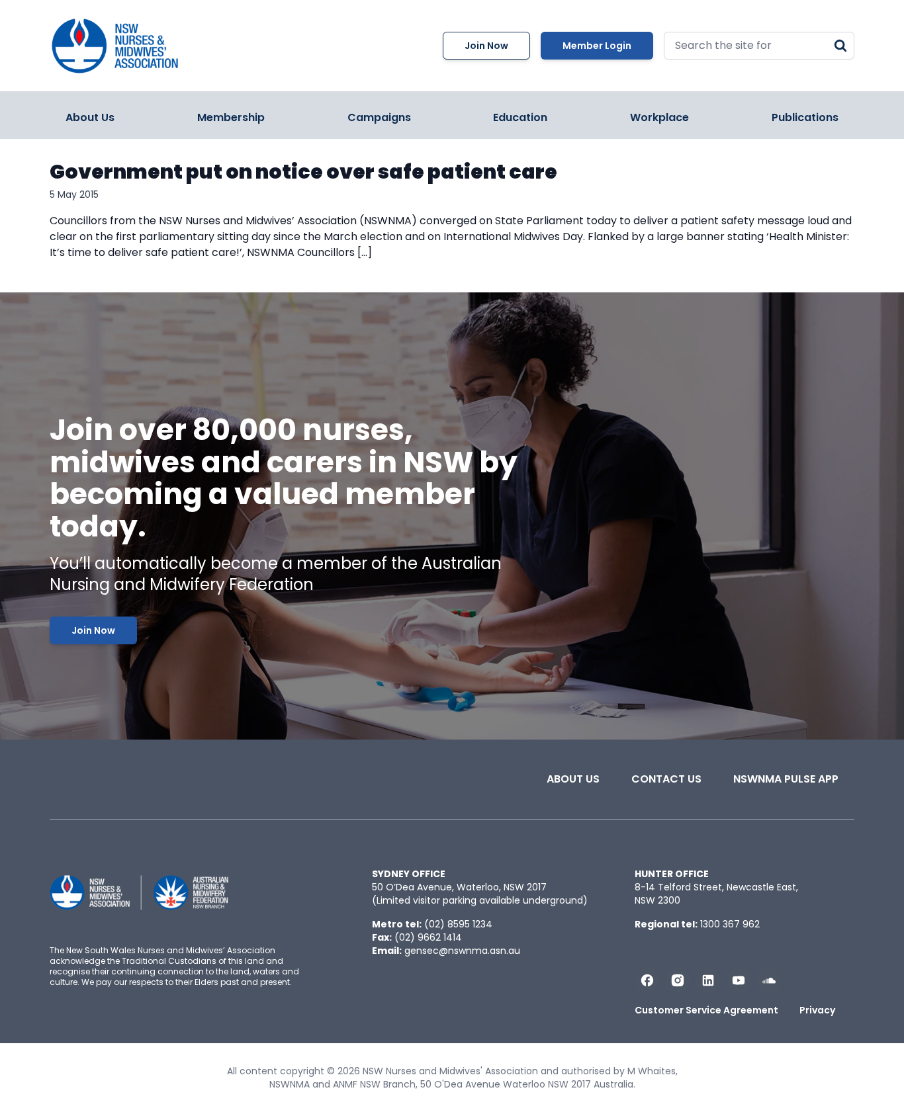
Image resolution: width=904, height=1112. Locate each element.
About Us (90, 117)
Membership (231, 117)
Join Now (486, 45)
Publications (805, 117)
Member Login (597, 45)
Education (520, 117)
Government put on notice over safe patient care (303, 171)
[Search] (840, 46)
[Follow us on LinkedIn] (708, 980)
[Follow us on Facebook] (647, 980)
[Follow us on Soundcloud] (769, 980)
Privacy (817, 1010)
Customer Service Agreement (706, 1010)
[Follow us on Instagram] (677, 980)
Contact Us (666, 779)
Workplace (659, 117)
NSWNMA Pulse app (785, 779)
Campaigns (379, 117)
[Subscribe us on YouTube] (738, 980)
